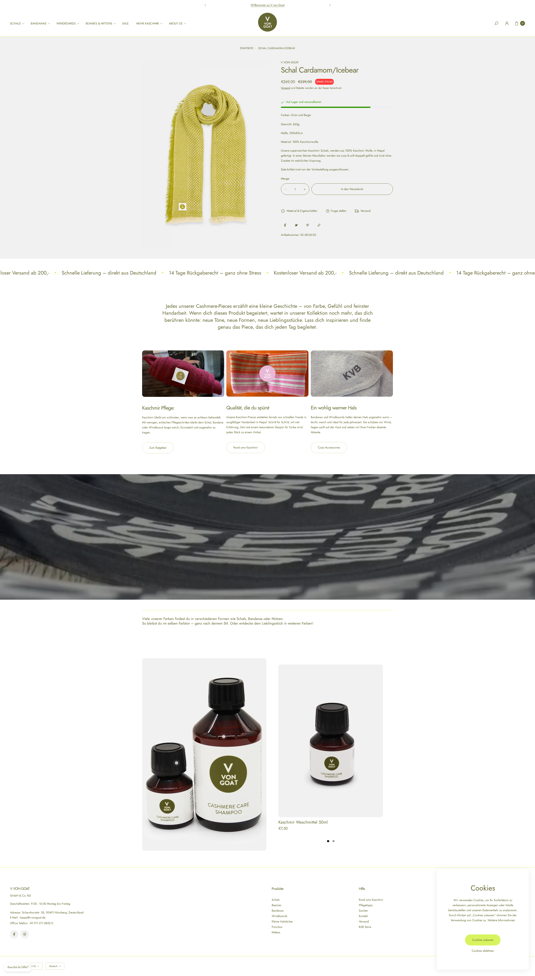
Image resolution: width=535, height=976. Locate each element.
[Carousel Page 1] (328, 841)
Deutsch (53, 966)
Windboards (279, 916)
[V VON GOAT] (267, 22)
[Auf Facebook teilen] (285, 225)
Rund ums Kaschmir (245, 447)
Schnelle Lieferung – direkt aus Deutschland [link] (109, 272)
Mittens (276, 932)
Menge (285, 179)
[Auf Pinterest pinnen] (307, 225)
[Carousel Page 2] (333, 841)
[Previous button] (205, 5)
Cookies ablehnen (483, 951)
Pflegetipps (366, 905)
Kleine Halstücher (282, 921)
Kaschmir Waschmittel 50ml (303, 822)
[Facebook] (14, 934)
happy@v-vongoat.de (32, 917)
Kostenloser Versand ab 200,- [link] (305, 272)
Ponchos (277, 927)
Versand (285, 88)
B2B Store (365, 927)
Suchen (363, 910)
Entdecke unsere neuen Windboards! (267, 5)
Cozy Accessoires (329, 447)
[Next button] (330, 5)
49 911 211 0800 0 (41, 923)
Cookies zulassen (482, 940)
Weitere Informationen (501, 920)
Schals (276, 900)
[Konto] (506, 23)
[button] (18, 23)
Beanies (276, 905)
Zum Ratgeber (158, 448)
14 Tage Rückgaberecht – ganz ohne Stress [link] (215, 272)
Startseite (246, 48)
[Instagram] (24, 934)
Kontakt (363, 916)
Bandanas (278, 910)
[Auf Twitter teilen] (296, 225)
